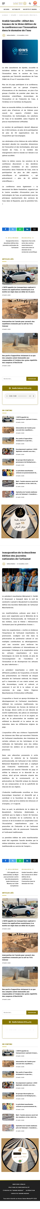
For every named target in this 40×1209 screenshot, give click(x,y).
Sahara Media (11, 35)
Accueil (6, 9)
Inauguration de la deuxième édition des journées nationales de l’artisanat (10, 244)
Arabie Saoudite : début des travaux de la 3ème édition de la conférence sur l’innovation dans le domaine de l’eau (30, 878)
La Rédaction (30, 1190)
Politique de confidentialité (19, 1187)
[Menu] (3, 3)
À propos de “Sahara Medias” (13, 1190)
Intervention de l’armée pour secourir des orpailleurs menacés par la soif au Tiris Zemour (18, 324)
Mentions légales (19, 1184)
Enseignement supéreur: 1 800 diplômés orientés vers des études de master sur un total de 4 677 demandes (26, 452)
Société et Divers (30, 9)
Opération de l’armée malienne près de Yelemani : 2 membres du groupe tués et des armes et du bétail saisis (26, 495)
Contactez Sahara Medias (20, 1193)
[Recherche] (30, 3)
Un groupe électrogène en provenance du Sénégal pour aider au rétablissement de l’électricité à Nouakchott (25, 463)
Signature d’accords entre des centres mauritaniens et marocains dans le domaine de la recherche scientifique (29, 246)
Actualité (16, 9)
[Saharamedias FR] (20, 3)
